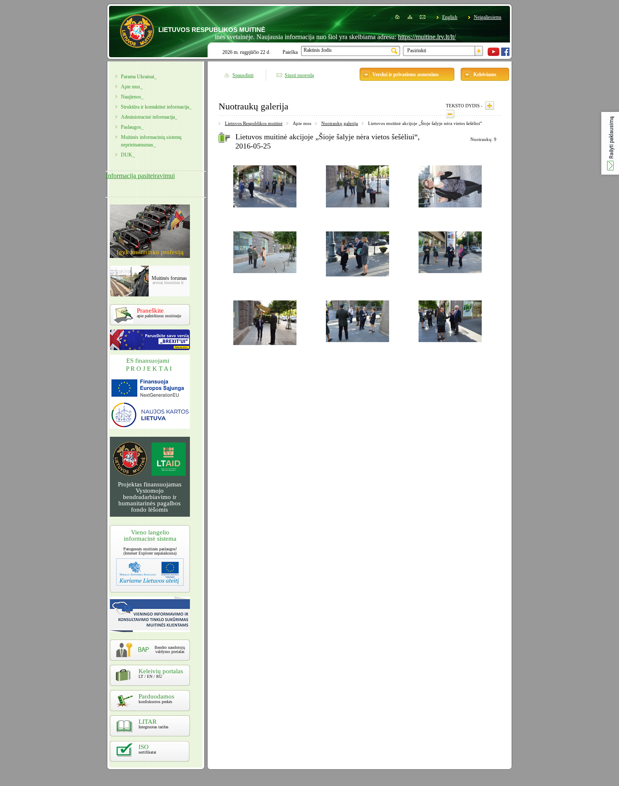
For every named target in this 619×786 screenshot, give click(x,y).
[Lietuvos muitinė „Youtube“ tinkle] (493, 54)
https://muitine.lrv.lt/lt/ (409, 36)
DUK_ (128, 155)
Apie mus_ (132, 87)
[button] (610, 143)
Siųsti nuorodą (299, 75)
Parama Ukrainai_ (139, 77)
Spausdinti (242, 75)
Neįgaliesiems (488, 17)
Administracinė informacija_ (149, 117)
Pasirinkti (416, 50)
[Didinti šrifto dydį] (489, 105)
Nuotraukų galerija (339, 123)
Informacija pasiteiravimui (140, 175)
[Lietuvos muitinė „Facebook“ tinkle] (505, 54)
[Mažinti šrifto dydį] (450, 114)
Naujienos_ (132, 97)
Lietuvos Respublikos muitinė (254, 123)
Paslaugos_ (132, 127)
